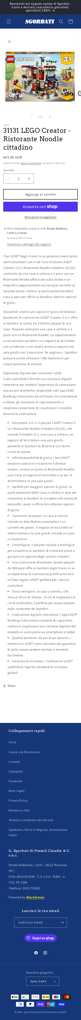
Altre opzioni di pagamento (40, 217)
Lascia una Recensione (24, 752)
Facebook (15, 781)
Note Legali (17, 791)
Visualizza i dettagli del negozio (29, 244)
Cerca (12, 742)
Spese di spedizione (31, 163)
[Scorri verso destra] (50, 117)
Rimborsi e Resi (19, 810)
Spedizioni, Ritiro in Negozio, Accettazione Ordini (38, 832)
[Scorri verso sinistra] (31, 117)
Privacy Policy (18, 800)
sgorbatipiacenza (34, 1012)
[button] (8, 21)
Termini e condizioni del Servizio (31, 820)
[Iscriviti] (62, 923)
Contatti (14, 762)
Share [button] (12, 686)
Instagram (16, 771)
